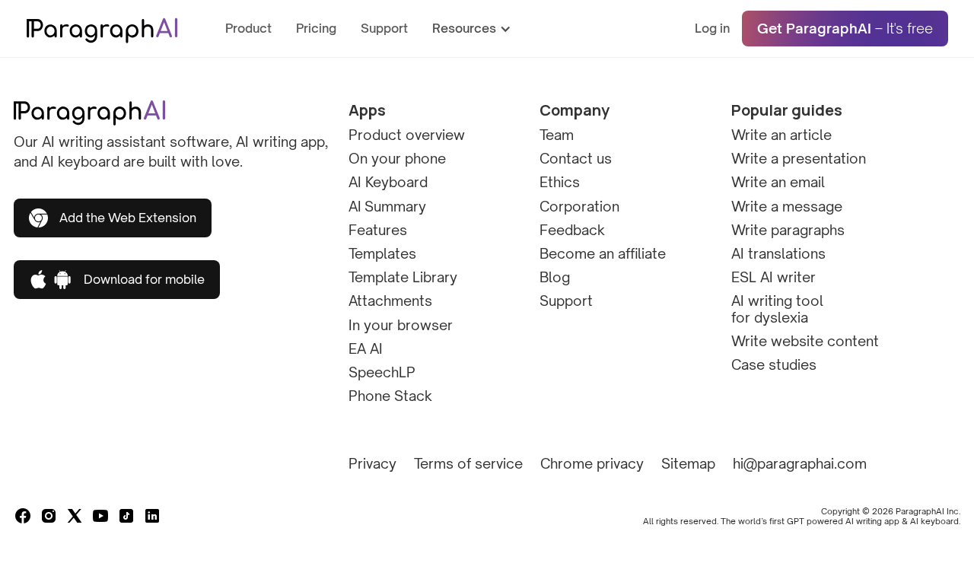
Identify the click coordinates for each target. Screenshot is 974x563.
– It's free (845, 28)
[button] (479, 28)
